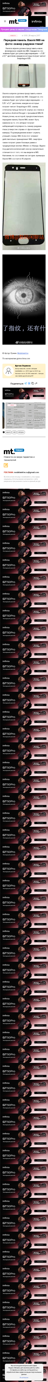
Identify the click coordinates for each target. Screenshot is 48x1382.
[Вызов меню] (5, 21)
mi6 (14, 432)
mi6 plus (21, 432)
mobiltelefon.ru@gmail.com (26, 472)
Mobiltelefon (22, 353)
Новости (13, 35)
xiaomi (8, 432)
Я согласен (24, 1378)
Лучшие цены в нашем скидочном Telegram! (24, 29)
